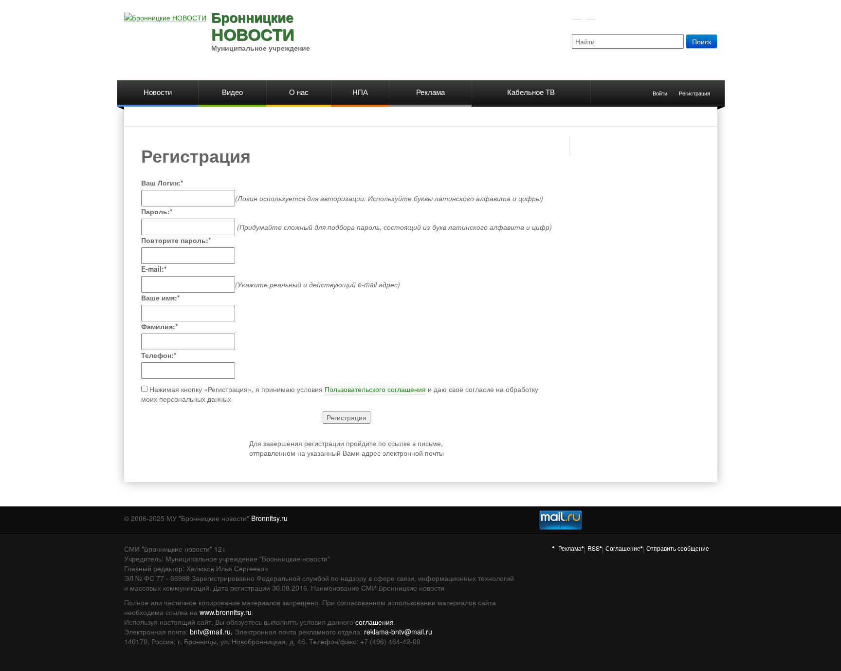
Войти (660, 93)
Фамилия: (159, 326)
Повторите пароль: (176, 240)
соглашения (374, 622)
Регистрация (694, 93)
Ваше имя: (160, 297)
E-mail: (153, 269)
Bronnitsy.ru (269, 518)
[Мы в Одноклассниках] (591, 14)
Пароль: (156, 211)
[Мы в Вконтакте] (577, 14)
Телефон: (158, 355)
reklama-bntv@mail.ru (398, 631)
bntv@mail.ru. (211, 631)
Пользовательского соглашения (375, 389)
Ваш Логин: (162, 182)
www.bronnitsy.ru (226, 612)
